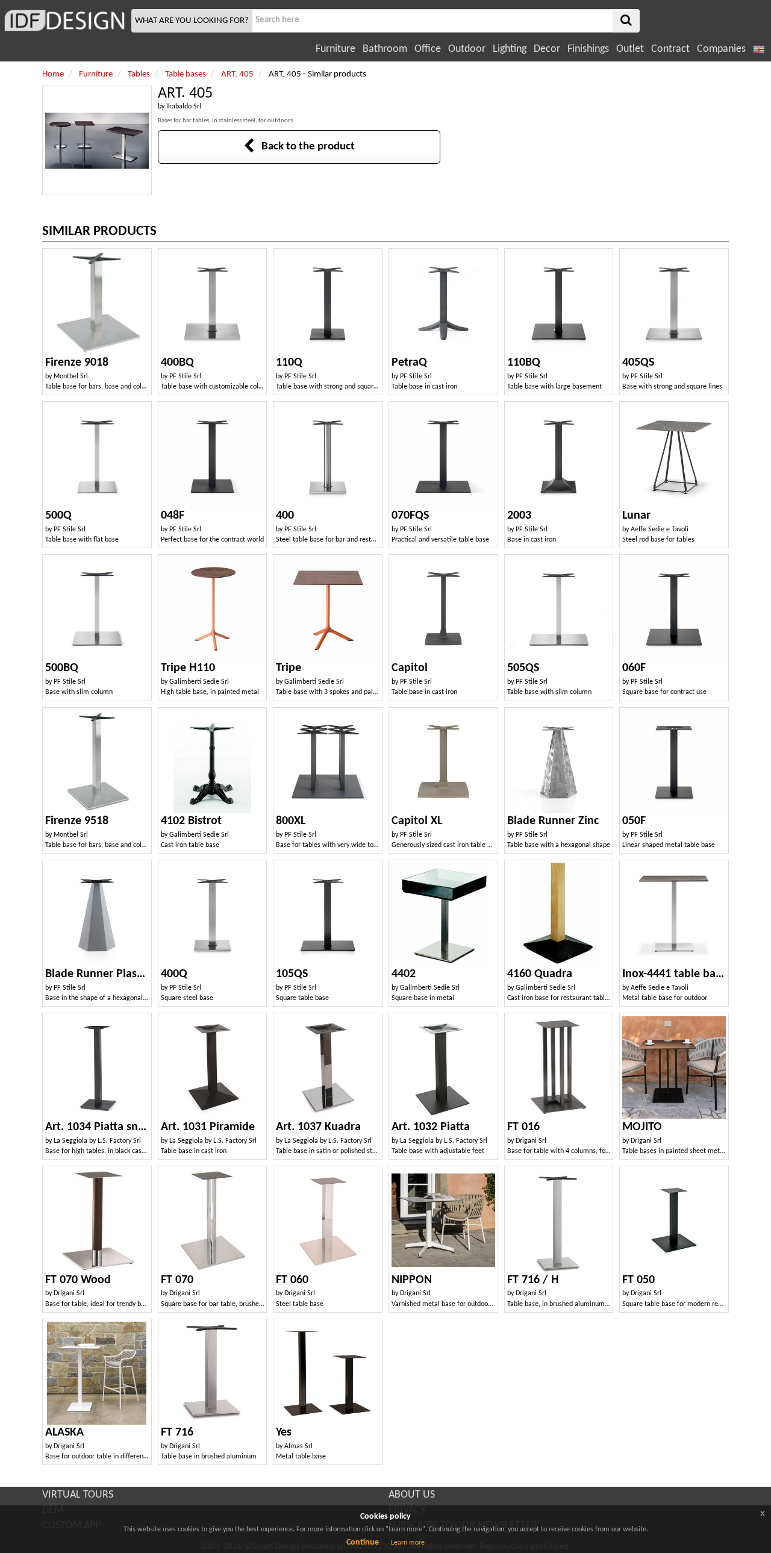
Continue (362, 1542)
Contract (670, 49)
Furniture (335, 49)
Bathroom (385, 49)
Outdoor (466, 49)
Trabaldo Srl (183, 106)
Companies (721, 49)
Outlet (630, 49)
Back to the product (304, 146)
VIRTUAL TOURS (77, 1495)
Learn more (408, 1542)
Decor (547, 49)
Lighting (509, 49)
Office (427, 49)
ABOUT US (412, 1495)
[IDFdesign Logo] (64, 20)
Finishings (588, 49)
